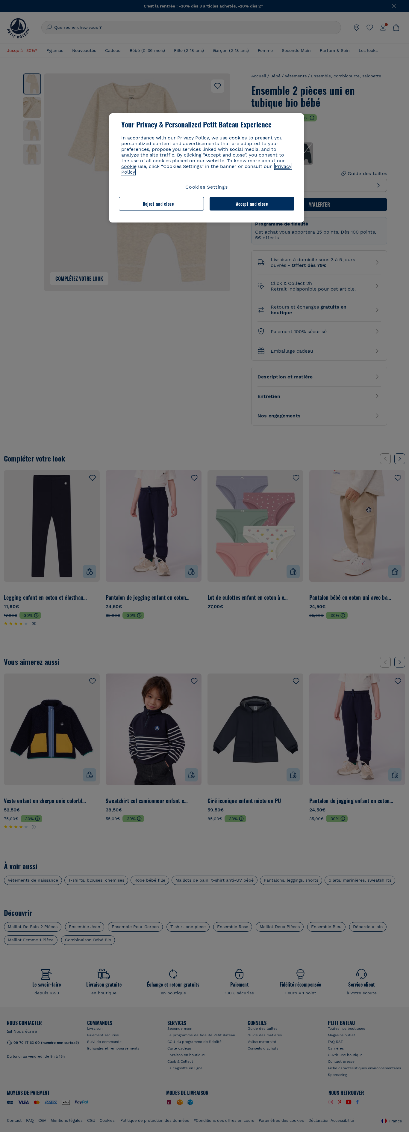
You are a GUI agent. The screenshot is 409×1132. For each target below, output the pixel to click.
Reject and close (158, 204)
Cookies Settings (206, 187)
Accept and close (252, 204)
